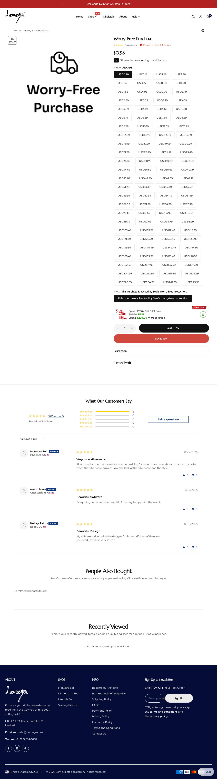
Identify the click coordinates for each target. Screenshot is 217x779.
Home (17, 30)
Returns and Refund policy (109, 693)
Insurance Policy (102, 722)
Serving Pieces (67, 705)
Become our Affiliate (105, 687)
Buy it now (161, 338)
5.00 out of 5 (56, 416)
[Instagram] (17, 748)
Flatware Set (66, 687)
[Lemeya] (15, 16)
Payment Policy (102, 710)
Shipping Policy (102, 699)
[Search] (193, 16)
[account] (200, 16)
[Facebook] (8, 748)
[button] (62, 3)
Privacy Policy (100, 716)
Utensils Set (65, 699)
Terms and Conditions (106, 727)
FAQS (95, 705)
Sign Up (179, 698)
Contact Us (99, 733)
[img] (84, 452)
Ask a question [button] (168, 419)
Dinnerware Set (68, 693)
